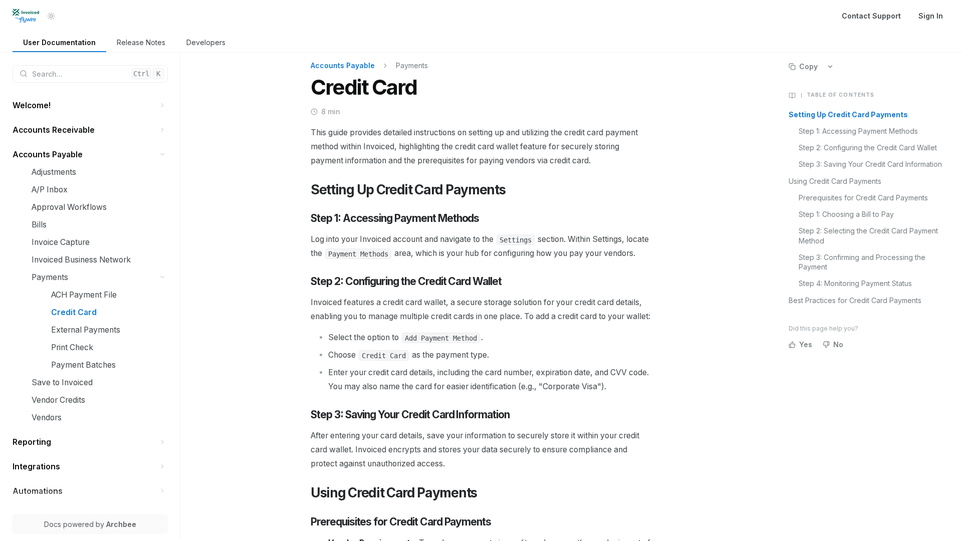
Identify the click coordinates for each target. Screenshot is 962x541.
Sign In (930, 16)
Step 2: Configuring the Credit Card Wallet (868, 147)
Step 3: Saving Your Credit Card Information (870, 164)
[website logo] (26, 16)
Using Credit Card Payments (835, 181)
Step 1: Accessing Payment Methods (858, 131)
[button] (162, 105)
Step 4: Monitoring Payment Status (855, 283)
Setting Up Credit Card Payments (848, 114)
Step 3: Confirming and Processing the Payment (862, 262)
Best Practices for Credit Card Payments (855, 300)
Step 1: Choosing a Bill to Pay (846, 214)
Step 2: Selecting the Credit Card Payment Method (868, 235)
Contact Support (871, 16)
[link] (59, 43)
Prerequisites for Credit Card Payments (863, 197)
